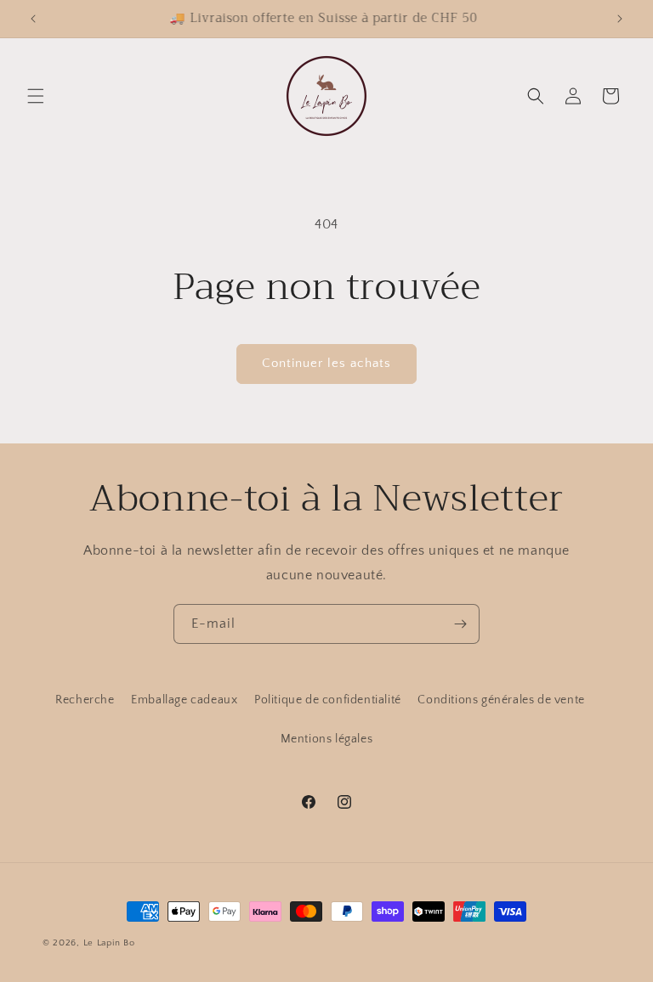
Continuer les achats (326, 363)
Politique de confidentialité (327, 700)
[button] (35, 96)
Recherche (84, 700)
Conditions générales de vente (500, 700)
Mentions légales (327, 739)
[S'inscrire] (460, 624)
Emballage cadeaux (184, 700)
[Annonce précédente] (33, 18)
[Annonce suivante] (620, 18)
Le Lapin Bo (109, 943)
